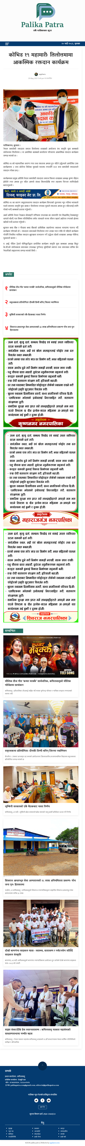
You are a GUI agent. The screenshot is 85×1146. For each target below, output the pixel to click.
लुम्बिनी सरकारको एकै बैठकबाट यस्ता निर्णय (27, 806)
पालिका (10, 1134)
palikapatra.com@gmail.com (23, 1085)
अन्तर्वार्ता (37, 1131)
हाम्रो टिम (42, 1107)
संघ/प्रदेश (37, 1134)
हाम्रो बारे (63, 1137)
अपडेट (8, 275)
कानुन (62, 1128)
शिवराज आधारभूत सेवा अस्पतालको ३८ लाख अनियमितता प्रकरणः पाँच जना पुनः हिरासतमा (40, 882)
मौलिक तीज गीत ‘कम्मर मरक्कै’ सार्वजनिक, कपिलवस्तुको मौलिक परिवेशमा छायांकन (38, 683)
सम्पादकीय (64, 1131)
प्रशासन (36, 1128)
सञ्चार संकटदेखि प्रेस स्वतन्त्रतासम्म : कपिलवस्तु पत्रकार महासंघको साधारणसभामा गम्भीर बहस (38, 1031)
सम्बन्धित (10, 631)
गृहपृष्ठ (10, 1128)
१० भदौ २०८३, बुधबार (71, 44)
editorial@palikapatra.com (47, 1085)
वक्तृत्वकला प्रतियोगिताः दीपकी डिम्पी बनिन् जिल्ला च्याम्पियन (36, 751)
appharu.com (55, 1143)
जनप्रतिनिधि (12, 1137)
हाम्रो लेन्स (37, 1137)
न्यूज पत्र (10, 1131)
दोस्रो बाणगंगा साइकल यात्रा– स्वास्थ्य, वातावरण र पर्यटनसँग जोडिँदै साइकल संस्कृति (39, 952)
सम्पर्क (63, 1134)
